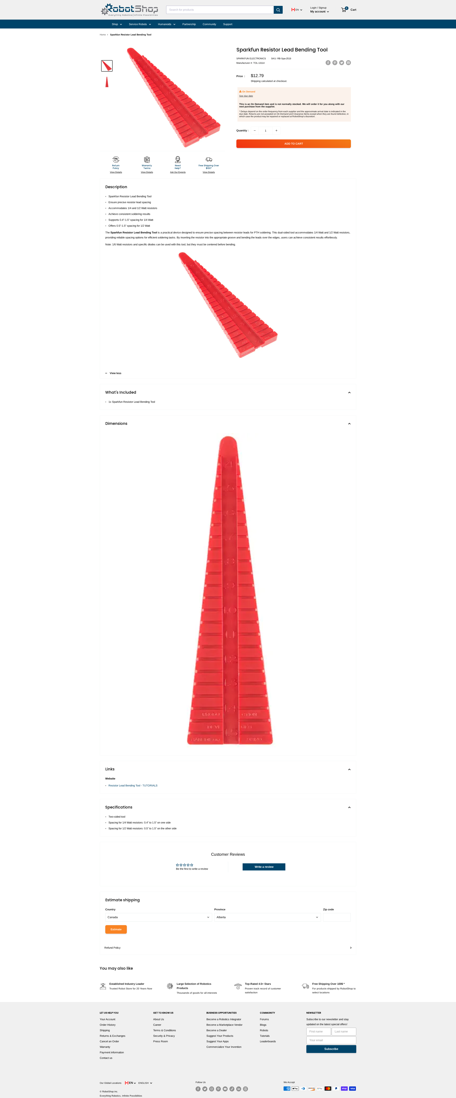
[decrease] (254, 130)
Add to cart (293, 143)
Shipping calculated (262, 81)
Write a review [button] (264, 866)
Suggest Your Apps (217, 1041)
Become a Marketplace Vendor (224, 1024)
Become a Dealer (216, 1030)
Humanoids (165, 24)
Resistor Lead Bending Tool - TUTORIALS (132, 785)
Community (209, 24)
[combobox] (220, 10)
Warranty (105, 1046)
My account (318, 11)
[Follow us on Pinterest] (218, 1088)
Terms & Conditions (164, 1030)
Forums (264, 1019)
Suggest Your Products (219, 1035)
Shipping (105, 1030)
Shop (115, 24)
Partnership (189, 24)
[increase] (276, 130)
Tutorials (265, 1035)
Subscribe (331, 1048)
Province (219, 909)
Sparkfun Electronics (251, 58)
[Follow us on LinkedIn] (238, 1088)
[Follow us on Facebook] (198, 1088)
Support (227, 24)
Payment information (112, 1052)
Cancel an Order (109, 1041)
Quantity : (242, 130)
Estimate (116, 929)
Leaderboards (268, 1041)
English (144, 1083)
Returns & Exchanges (112, 1035)
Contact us (106, 1057)
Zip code (328, 909)
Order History (108, 1024)
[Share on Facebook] (328, 62)
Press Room (160, 1041)
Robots (264, 1030)
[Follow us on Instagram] (211, 1088)
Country (110, 909)
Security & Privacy (164, 1035)
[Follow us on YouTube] (225, 1088)
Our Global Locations (110, 1083)
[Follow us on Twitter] (204, 1088)
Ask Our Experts (178, 172)
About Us (158, 1019)
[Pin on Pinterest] (334, 62)
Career (157, 1024)
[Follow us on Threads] (245, 1088)
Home (103, 34)
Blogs (263, 1024)
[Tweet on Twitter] (341, 62)
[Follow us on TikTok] (231, 1088)
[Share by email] (348, 62)
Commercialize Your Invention (223, 1046)
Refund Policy (112, 947)
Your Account (107, 1019)
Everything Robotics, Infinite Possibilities (121, 1095)
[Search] (278, 10)
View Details (116, 172)
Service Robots (138, 24)
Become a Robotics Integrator (223, 1019)
